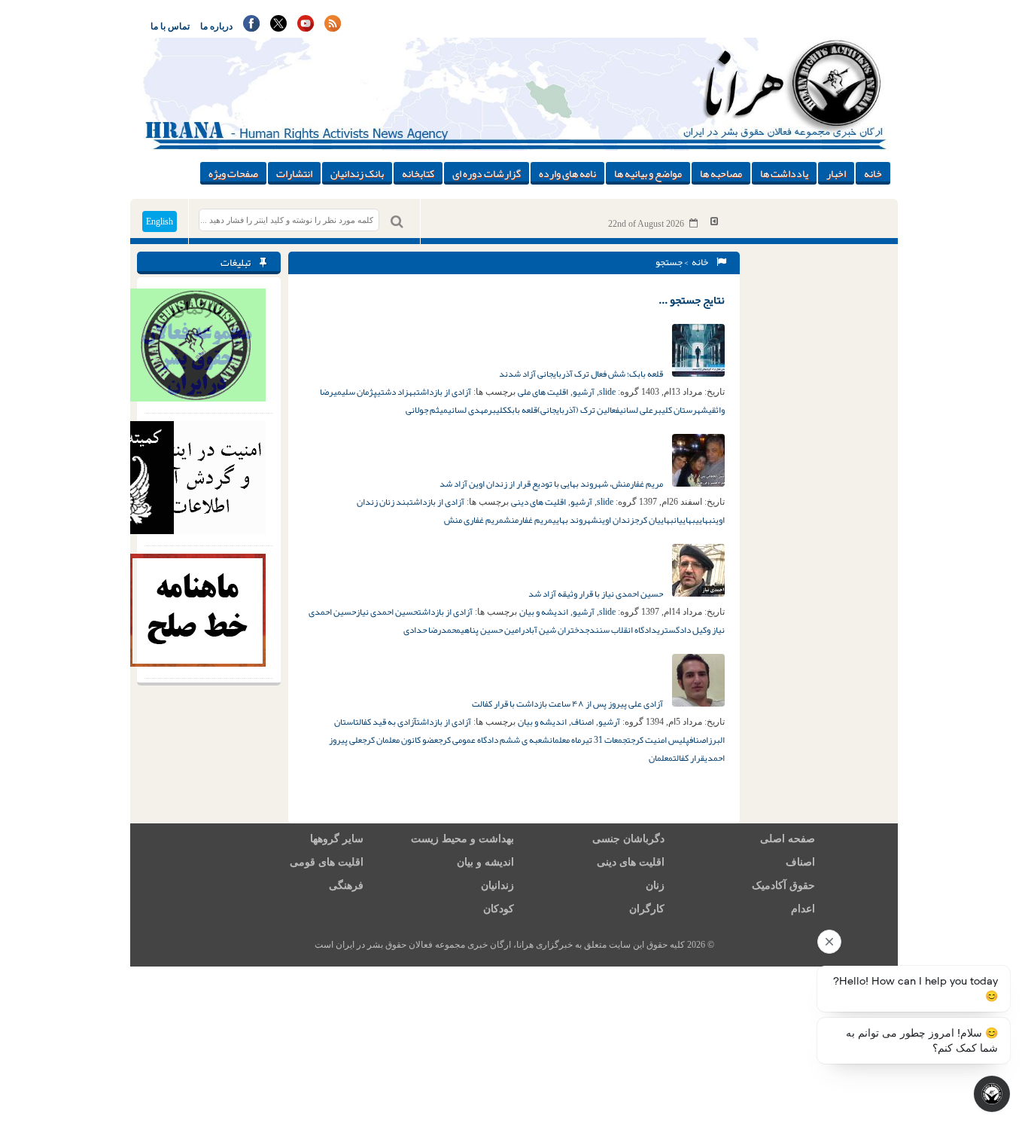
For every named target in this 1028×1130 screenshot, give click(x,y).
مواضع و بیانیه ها (648, 173)
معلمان (661, 758)
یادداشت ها (784, 173)
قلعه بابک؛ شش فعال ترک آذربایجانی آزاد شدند (582, 374)
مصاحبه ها (721, 173)
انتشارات (294, 173)
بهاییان (684, 520)
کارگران (647, 909)
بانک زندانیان (357, 173)
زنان (655, 885)
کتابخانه (418, 173)
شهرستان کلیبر (680, 410)
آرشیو (584, 392)
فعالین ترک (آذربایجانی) (578, 410)
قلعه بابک (522, 410)
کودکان (498, 909)
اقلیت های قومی (326, 862)
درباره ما (216, 26)
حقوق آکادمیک (783, 885)
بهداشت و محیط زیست (462, 838)
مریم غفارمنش (527, 520)
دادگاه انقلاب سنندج (621, 630)
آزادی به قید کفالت (385, 722)
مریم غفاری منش (473, 520)
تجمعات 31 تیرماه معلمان (590, 740)
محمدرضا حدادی (432, 630)
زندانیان (497, 885)
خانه (873, 173)
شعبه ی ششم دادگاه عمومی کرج (493, 740)
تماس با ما (170, 26)
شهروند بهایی (575, 520)
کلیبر (497, 410)
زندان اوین (616, 520)
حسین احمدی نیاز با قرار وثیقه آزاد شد (596, 594)
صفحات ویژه (233, 173)
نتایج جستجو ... (691, 300)
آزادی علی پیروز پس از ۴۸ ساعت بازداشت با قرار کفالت (568, 704)
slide (607, 392)
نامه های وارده (567, 173)
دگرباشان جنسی (628, 838)
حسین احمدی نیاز (387, 612)
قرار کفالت (688, 758)
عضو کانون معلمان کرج (400, 740)
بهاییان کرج (654, 520)
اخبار (836, 173)
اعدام (803, 909)
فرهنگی (346, 885)
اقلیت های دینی (538, 502)
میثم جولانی (427, 410)
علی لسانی (636, 410)
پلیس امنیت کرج (660, 740)
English (159, 221)
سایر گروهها (336, 838)
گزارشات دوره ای (486, 173)
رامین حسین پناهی (493, 630)
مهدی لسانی (468, 410)
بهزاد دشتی (396, 392)
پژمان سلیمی (355, 392)
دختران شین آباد (555, 630)
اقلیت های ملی (543, 392)
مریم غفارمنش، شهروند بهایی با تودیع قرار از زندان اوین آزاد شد (552, 484)
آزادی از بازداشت (443, 392)
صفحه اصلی (787, 838)
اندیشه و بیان (543, 612)
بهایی (703, 520)
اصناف (582, 722)
